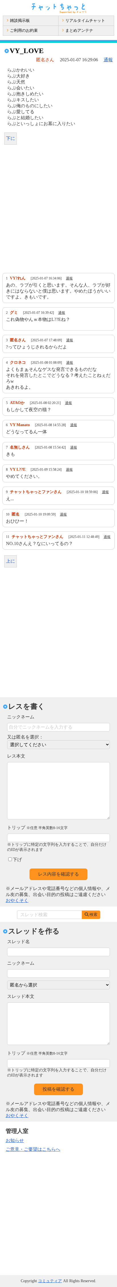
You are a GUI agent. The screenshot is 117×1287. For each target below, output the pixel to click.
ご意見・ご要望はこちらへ (33, 1149)
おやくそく (17, 900)
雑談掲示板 (20, 20)
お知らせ (15, 1140)
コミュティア (50, 1281)
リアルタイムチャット (85, 20)
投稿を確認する (58, 1089)
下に (10, 138)
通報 (108, 59)
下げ (17, 859)
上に (10, 561)
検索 (93, 914)
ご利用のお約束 (24, 30)
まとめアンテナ (79, 30)
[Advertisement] (58, 210)
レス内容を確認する (58, 874)
